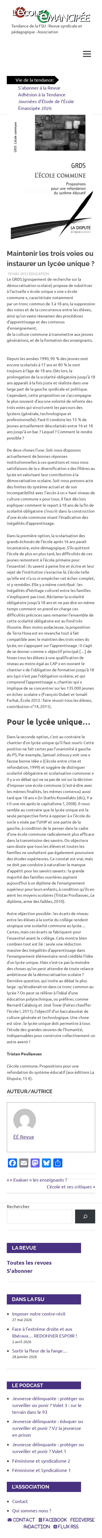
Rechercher (18, 1206)
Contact (20, 1501)
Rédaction (37, 1527)
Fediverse (83, 1520)
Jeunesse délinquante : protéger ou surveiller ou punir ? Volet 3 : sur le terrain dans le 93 (48, 1405)
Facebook (54, 1520)
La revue (21, 1248)
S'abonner (20, 1270)
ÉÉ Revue (23, 1137)
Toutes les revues (29, 1262)
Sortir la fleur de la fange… (39, 1350)
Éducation (39, 273)
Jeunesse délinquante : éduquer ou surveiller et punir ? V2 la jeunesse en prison (47, 1427)
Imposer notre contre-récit (38, 1313)
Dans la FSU (25, 1299)
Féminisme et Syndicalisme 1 (41, 1470)
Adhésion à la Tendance (41, 94)
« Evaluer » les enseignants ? (38, 1179)
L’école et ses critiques (69, 1186)
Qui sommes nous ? (31, 1510)
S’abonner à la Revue (39, 87)
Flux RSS (67, 1527)
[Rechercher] (85, 1216)
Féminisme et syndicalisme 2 (41, 1460)
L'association (28, 1487)
